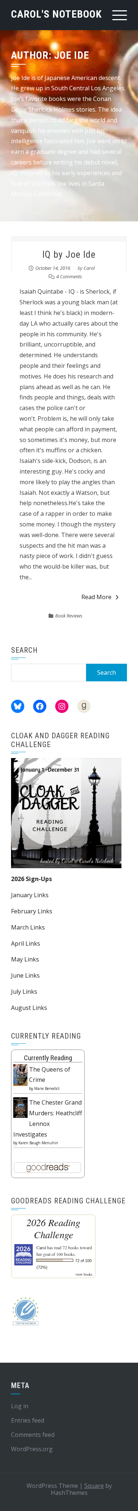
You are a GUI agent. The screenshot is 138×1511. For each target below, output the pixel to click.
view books (83, 1274)
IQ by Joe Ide (69, 254)
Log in (19, 1406)
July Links (24, 992)
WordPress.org (32, 1449)
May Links (25, 959)
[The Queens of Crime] (20, 1074)
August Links (29, 1008)
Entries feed (27, 1420)
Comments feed (32, 1435)
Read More (96, 597)
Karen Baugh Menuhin (38, 1142)
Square (94, 1486)
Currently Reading (48, 1058)
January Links (30, 895)
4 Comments (69, 276)
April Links (25, 943)
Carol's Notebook (56, 14)
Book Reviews (68, 615)
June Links (25, 975)
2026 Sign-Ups (31, 879)
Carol (89, 268)
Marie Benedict (47, 1088)
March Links (28, 927)
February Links (31, 911)
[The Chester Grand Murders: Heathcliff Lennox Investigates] (20, 1107)
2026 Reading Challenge (53, 1228)
